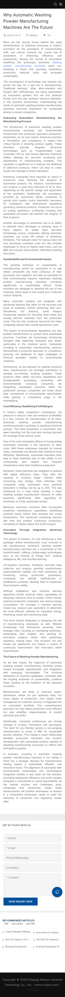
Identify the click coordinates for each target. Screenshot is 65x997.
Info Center (17, 923)
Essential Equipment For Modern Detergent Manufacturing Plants (49, 946)
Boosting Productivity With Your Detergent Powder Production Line (18, 946)
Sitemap (32, 990)
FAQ (6, 923)
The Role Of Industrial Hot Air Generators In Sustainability (49, 939)
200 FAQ (30, 923)
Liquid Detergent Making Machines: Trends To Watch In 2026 (20, 931)
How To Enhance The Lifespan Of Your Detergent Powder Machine (18, 939)
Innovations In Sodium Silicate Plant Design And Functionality (49, 932)
